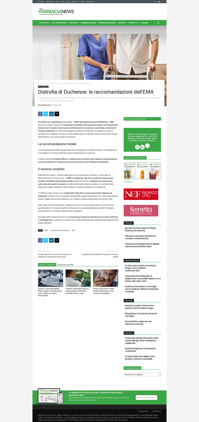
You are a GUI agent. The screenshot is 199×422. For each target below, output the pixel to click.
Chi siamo (41, 1)
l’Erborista (128, 223)
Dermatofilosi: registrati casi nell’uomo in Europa (138, 322)
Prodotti (133, 23)
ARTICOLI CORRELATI (47, 265)
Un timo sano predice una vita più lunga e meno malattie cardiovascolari (140, 268)
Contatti (82, 1)
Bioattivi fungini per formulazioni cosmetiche (140, 349)
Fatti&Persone (59, 23)
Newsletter (90, 1)
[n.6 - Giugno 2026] (142, 171)
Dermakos (129, 300)
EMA (73, 230)
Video (68, 1)
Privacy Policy (143, 411)
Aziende (144, 23)
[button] (158, 23)
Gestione (73, 23)
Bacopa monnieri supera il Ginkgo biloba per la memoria (140, 229)
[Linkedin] (159, 1)
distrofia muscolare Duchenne (60, 230)
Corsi (57, 1)
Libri (62, 1)
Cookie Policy (156, 411)
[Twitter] (147, 146)
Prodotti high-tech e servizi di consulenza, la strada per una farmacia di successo (54, 255)
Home (40, 83)
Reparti (121, 23)
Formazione (50, 1)
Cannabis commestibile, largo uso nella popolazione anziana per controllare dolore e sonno (77, 291)
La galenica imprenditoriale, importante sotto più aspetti (100, 255)
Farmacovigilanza (50, 83)
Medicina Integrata (132, 260)
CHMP (46, 230)
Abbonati (74, 1)
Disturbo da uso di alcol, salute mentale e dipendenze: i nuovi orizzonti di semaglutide (103, 291)
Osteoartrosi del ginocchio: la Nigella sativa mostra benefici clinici (142, 245)
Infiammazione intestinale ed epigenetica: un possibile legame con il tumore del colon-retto (143, 278)
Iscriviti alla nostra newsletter (135, 119)
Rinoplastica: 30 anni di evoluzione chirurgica (141, 314)
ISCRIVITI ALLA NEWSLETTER (146, 398)
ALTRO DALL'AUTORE (65, 265)
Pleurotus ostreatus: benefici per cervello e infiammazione (140, 237)
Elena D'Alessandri (44, 105)
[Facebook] (155, 1)
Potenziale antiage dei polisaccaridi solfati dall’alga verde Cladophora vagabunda (141, 340)
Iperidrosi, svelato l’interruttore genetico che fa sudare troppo (139, 306)
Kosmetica (129, 333)
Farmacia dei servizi (107, 23)
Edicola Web (128, 182)
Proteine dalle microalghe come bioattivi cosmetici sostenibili (140, 357)
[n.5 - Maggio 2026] (155, 171)
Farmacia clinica (88, 23)
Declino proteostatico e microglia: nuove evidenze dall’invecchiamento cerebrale (142, 289)
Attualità (44, 23)
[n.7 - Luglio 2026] (129, 171)
